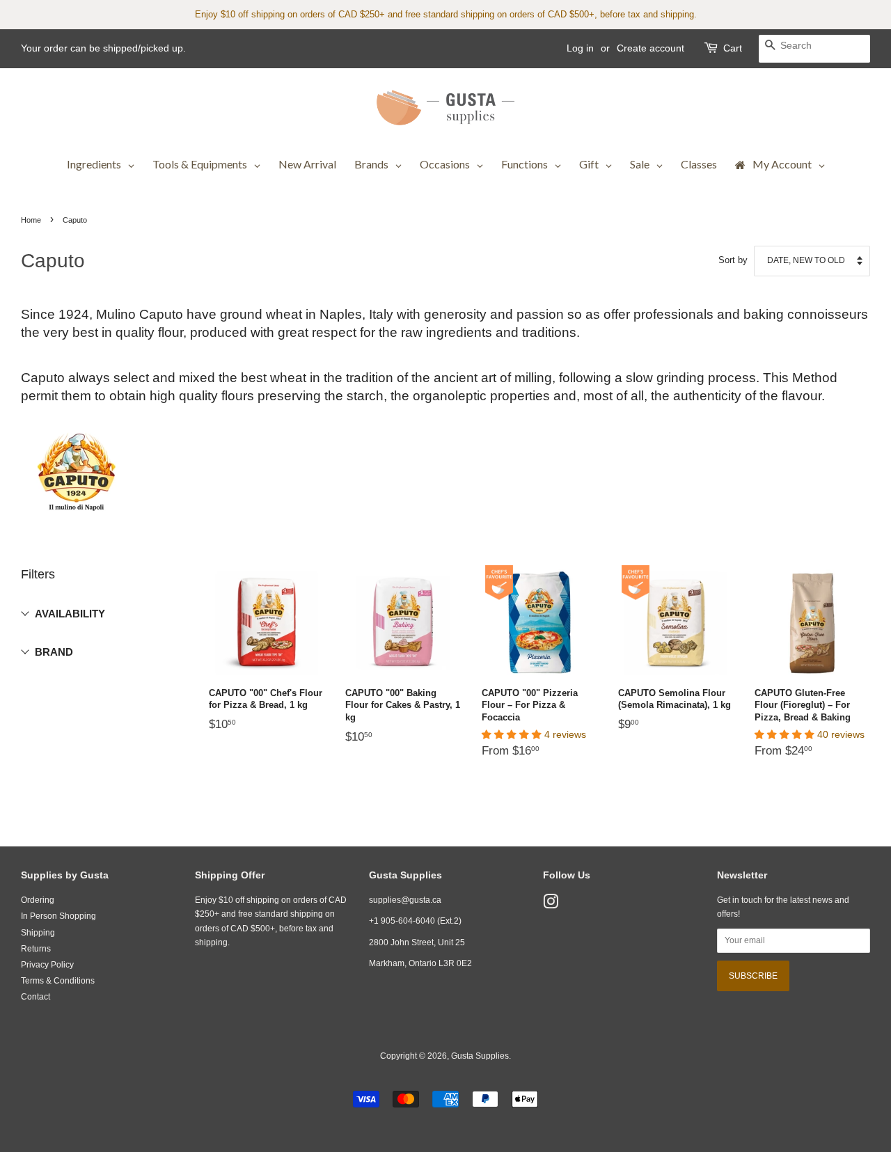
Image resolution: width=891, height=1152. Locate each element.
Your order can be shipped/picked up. (103, 48)
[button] (513, 734)
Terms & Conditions (58, 981)
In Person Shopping (58, 916)
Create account (650, 48)
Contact (35, 997)
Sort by (733, 260)
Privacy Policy (47, 965)
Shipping (38, 933)
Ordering (37, 900)
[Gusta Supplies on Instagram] (550, 905)
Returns (36, 949)
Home (31, 220)
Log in (580, 48)
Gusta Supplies (480, 1056)
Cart (732, 48)
